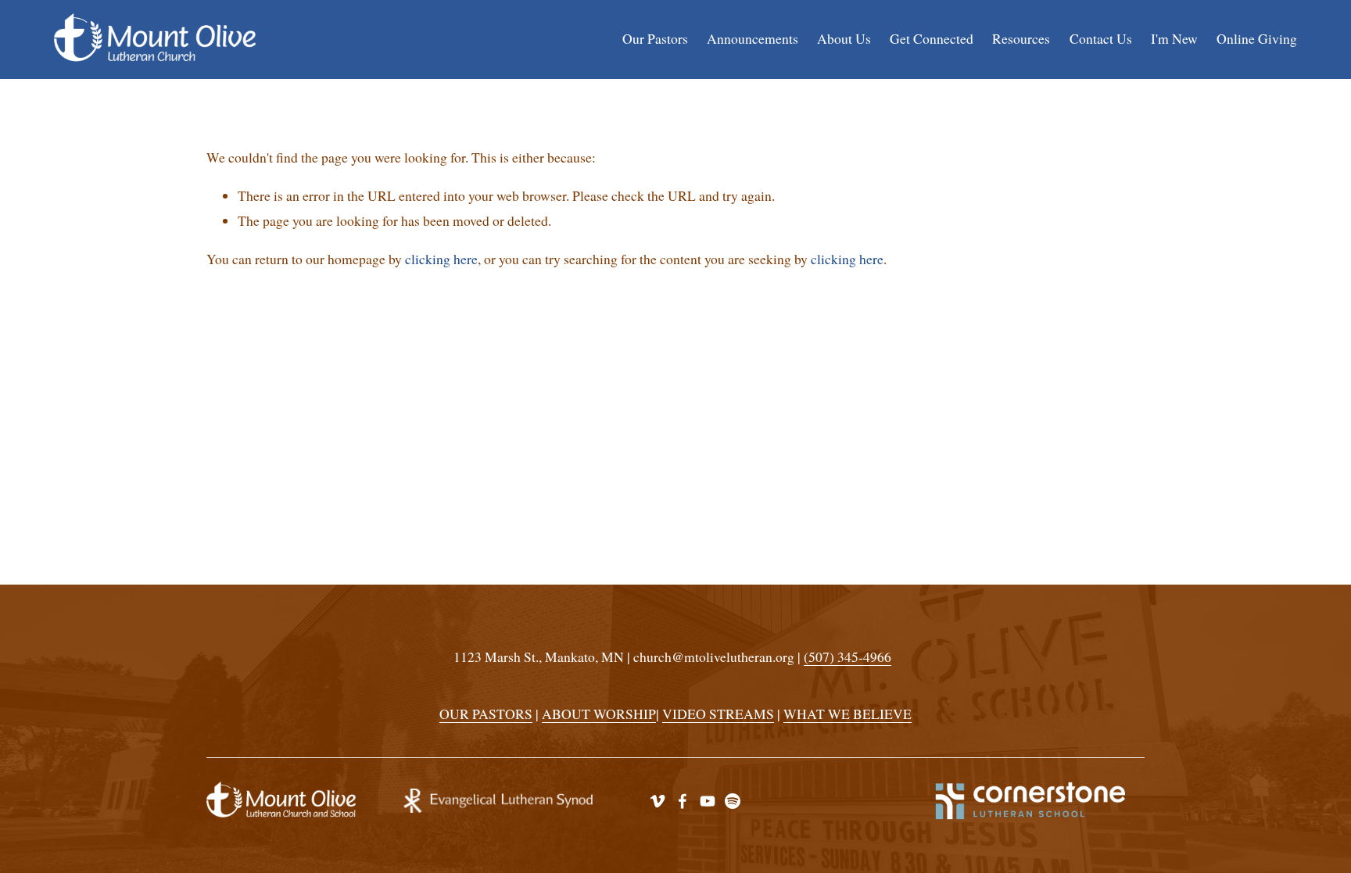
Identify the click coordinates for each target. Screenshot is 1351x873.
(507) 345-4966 (847, 656)
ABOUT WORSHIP (599, 713)
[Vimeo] (657, 801)
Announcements (752, 38)
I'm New (1174, 38)
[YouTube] (707, 801)
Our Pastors (655, 38)
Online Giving (1257, 38)
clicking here (441, 258)
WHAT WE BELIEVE (847, 713)
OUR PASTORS (485, 713)
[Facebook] (682, 801)
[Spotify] (732, 801)
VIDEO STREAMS (718, 713)
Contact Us (1101, 38)
